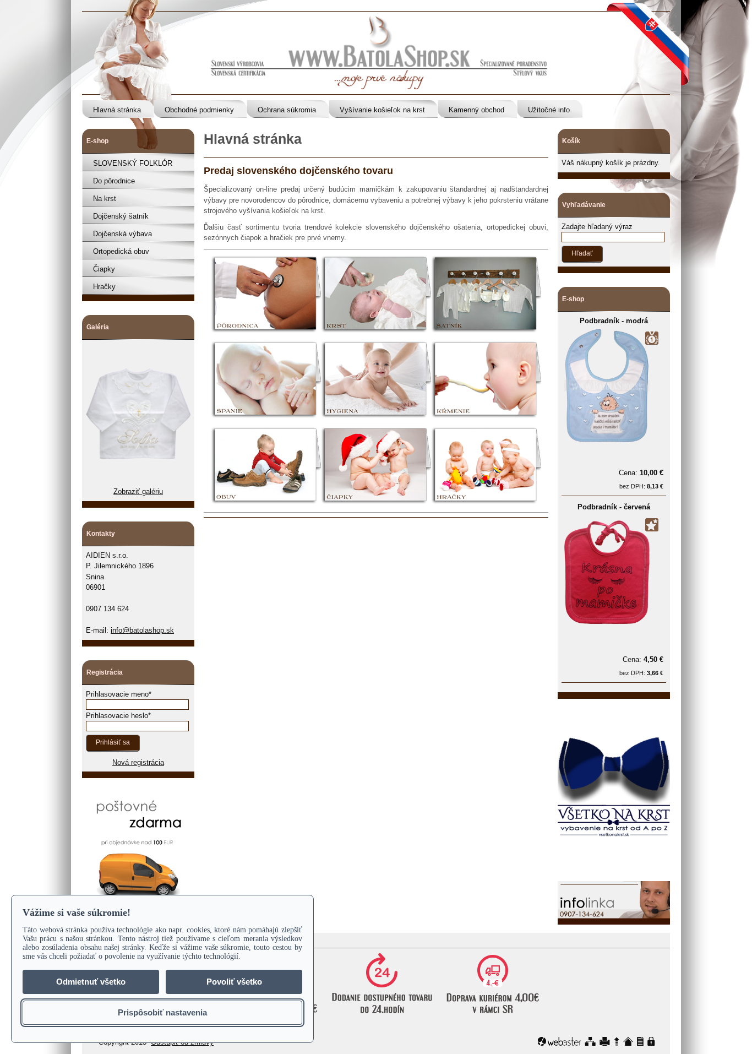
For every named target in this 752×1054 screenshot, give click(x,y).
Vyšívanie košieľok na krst (382, 110)
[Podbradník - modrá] (607, 440)
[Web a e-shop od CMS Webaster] (559, 1041)
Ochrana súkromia (287, 110)
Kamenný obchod (476, 110)
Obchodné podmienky (199, 110)
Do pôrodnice (114, 181)
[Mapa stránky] (590, 1041)
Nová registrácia (138, 762)
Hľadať (582, 253)
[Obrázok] (138, 481)
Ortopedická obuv (121, 251)
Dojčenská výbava (122, 234)
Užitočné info (549, 110)
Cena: (641, 473)
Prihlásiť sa (113, 742)
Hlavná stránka (117, 110)
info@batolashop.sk (142, 630)
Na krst (104, 198)
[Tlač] (605, 1041)
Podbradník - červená (613, 507)
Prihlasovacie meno (117, 694)
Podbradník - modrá (614, 321)
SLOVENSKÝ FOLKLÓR (132, 163)
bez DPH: (641, 486)
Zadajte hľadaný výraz (597, 226)
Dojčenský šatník (121, 216)
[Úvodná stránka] (628, 1041)
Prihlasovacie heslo (117, 715)
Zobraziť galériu (138, 491)
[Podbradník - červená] (607, 626)
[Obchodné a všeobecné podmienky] (640, 1041)
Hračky (104, 286)
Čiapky (104, 269)
